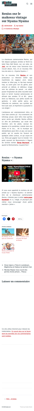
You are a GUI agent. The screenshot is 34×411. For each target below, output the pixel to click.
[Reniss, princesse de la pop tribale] (8, 246)
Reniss (23, 75)
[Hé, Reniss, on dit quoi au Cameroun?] (8, 232)
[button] (27, 3)
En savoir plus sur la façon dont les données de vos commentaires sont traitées (16, 333)
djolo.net (8, 407)
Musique (16, 29)
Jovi (3, 66)
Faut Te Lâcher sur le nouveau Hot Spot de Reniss (22, 238)
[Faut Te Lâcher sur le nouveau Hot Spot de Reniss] (22, 232)
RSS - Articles (11, 399)
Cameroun (9, 29)
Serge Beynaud (23, 143)
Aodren (20, 26)
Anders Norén (28, 407)
